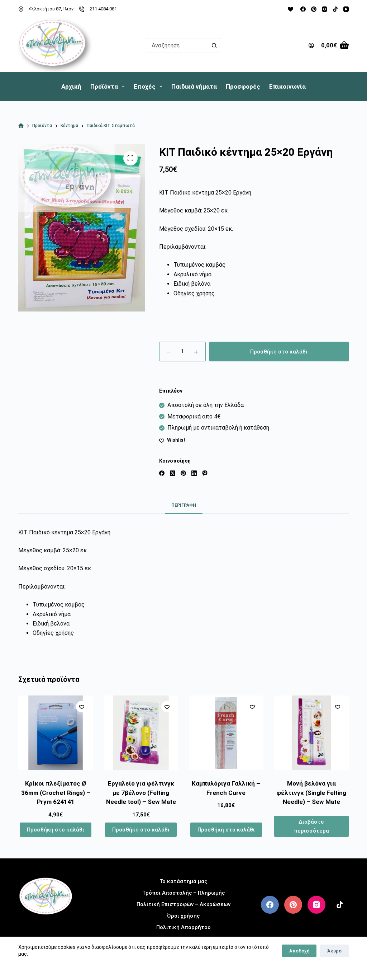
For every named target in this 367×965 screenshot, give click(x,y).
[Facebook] (303, 9)
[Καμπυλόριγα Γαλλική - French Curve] (226, 732)
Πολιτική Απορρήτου (183, 927)
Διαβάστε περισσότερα (311, 826)
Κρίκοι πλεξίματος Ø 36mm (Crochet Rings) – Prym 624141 (55, 792)
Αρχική (71, 86)
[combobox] (176, 45)
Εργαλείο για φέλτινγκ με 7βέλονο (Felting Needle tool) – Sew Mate (141, 792)
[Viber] (205, 473)
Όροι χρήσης (183, 916)
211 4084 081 (103, 8)
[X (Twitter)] (172, 473)
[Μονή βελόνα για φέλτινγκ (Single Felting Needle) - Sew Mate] (311, 732)
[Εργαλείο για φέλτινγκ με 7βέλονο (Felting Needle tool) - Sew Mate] (141, 732)
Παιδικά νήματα (194, 86)
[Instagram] (324, 9)
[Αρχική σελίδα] (21, 125)
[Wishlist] (290, 9)
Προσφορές (243, 86)
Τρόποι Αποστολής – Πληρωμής (183, 893)
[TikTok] (335, 9)
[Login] (311, 45)
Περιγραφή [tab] (183, 505)
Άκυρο (334, 951)
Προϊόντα (104, 86)
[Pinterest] (313, 9)
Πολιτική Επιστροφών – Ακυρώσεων (183, 904)
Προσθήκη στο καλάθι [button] (55, 829)
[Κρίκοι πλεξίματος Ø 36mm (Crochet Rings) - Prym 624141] (55, 732)
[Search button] (214, 45)
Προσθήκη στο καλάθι (279, 351)
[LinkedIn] (194, 473)
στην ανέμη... (45, 926)
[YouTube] (346, 9)
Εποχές (145, 86)
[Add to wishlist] (81, 706)
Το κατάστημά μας (183, 881)
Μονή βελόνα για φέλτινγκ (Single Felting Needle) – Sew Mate (311, 792)
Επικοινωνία (287, 86)
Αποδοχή (299, 951)
